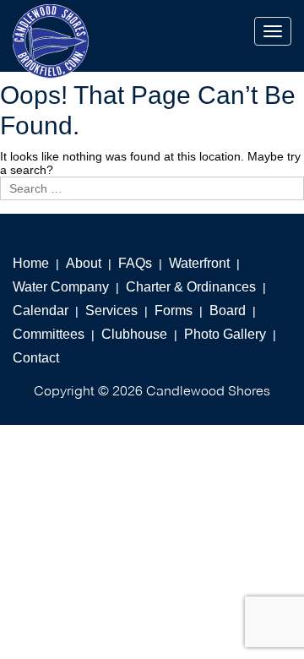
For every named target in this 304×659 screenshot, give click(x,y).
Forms (174, 310)
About (83, 263)
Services (111, 310)
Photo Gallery (225, 334)
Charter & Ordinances (191, 287)
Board (227, 310)
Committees (48, 334)
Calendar (40, 310)
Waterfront (199, 263)
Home (31, 263)
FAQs (135, 263)
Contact (36, 358)
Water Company (61, 287)
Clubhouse (134, 334)
